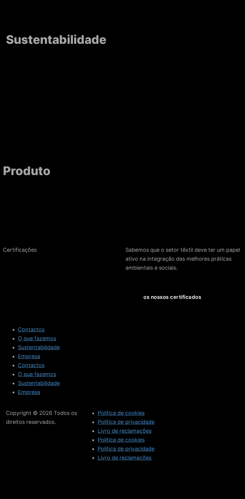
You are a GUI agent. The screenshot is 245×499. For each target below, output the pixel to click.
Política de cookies (121, 413)
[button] (172, 297)
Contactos (31, 329)
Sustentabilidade (39, 347)
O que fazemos (37, 338)
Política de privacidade (126, 422)
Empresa (29, 356)
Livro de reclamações (124, 431)
